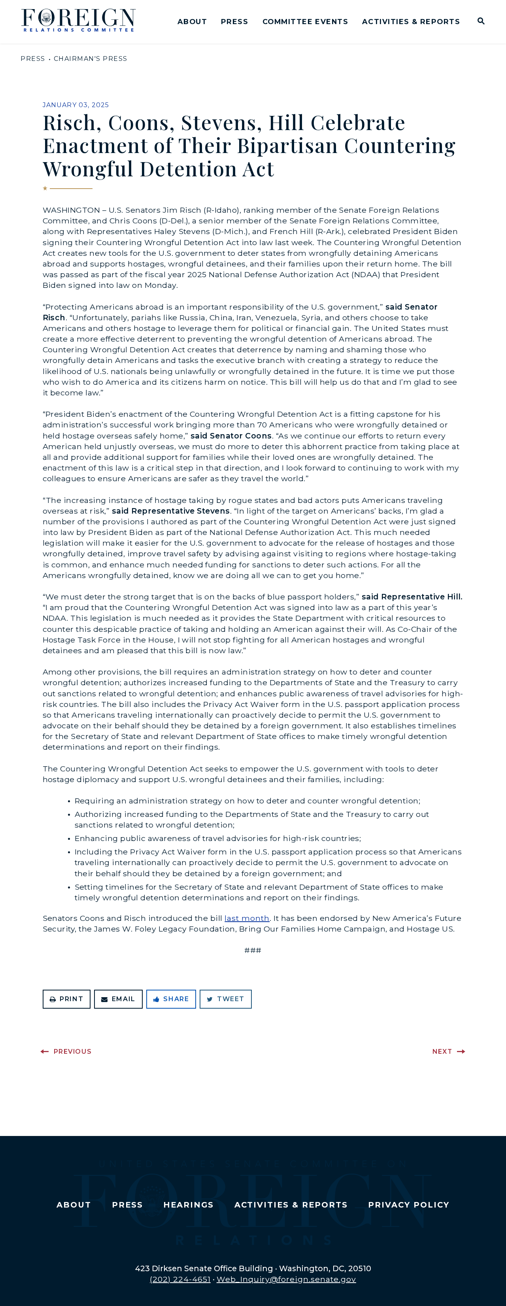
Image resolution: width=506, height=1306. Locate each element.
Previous (73, 1051)
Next (442, 1051)
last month (247, 918)
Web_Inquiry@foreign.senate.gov (286, 1279)
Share (176, 999)
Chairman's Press (91, 58)
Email (124, 999)
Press (234, 21)
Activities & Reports (411, 21)
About (192, 21)
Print (71, 999)
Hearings (188, 1205)
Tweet (231, 999)
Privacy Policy (408, 1205)
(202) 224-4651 (180, 1279)
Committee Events (305, 21)
